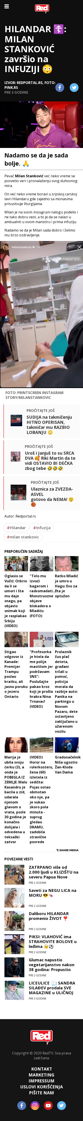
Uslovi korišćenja (41, 1087)
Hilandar (16, 527)
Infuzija (41, 527)
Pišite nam (41, 1093)
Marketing (41, 1075)
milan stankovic (23, 537)
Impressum (41, 1081)
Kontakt (41, 1069)
